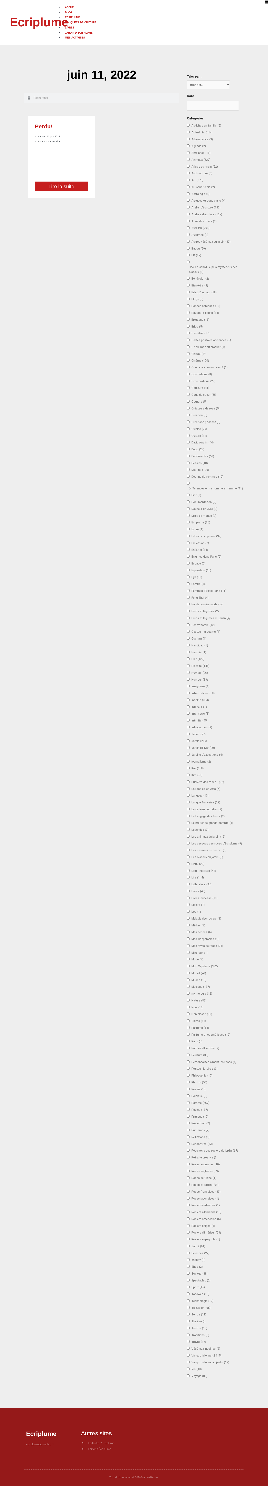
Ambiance (201, 153)
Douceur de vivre (204, 509)
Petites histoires (204, 1068)
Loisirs (198, 905)
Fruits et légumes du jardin (210, 618)
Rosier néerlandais (205, 1205)
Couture (199, 401)
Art (197, 180)
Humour (199, 679)
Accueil (70, 7)
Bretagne (200, 319)
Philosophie (201, 1075)
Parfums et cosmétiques (210, 1034)
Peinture (199, 1055)
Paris (196, 1041)
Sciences (200, 1253)
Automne (199, 235)
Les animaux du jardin (208, 836)
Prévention (200, 1123)
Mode (197, 959)
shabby (198, 1260)
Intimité (199, 720)
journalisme (201, 761)
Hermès (198, 652)
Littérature (201, 884)
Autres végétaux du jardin (211, 241)
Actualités (201, 132)
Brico (197, 326)
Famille (199, 584)
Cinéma (200, 360)
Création (199, 415)
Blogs (197, 299)
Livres (69, 27)
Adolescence (202, 139)
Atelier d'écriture (206, 207)
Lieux (197, 864)
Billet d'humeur (204, 292)
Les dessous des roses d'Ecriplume (216, 843)
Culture (199, 436)
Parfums (200, 1028)
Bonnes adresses (205, 306)
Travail (198, 1342)
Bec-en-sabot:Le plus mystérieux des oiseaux (213, 269)
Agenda (198, 146)
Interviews (200, 713)
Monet (198, 973)
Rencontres (202, 1144)
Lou (196, 911)
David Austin (202, 442)
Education (200, 543)
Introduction (201, 727)
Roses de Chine (203, 1178)
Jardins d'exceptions (207, 754)
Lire (197, 877)
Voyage (199, 1376)
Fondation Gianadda (207, 604)
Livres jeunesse (204, 898)
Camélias (200, 333)
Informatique (203, 693)
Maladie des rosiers (206, 918)
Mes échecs (201, 932)
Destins (200, 470)
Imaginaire (200, 686)
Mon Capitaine (204, 966)
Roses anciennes (205, 1164)
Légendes (200, 830)
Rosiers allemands (206, 1212)
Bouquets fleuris (205, 313)
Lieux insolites (203, 871)
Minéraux (199, 953)
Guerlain (198, 638)
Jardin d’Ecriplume (79, 32)
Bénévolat (200, 278)
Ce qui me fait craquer (208, 347)
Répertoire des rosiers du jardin (214, 1150)
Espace (198, 563)
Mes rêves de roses (207, 946)
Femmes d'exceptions (208, 591)
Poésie (198, 1089)
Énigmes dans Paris (206, 556)
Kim (196, 775)
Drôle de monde (203, 516)
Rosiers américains (206, 1219)
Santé (198, 1246)
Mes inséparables (205, 939)
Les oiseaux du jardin (207, 857)
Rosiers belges (203, 1226)
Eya (196, 577)
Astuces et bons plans (208, 200)
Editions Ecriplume (206, 536)
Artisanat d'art (203, 187)
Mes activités (75, 37)
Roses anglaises (205, 1171)
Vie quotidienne (206, 1355)
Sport (198, 1287)
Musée (198, 980)
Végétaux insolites (205, 1348)
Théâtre (198, 1321)
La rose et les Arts (205, 789)
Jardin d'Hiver (203, 748)
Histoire (200, 666)
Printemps (200, 1130)
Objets (198, 1021)
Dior (196, 495)
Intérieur (199, 707)
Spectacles (201, 1280)
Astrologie (200, 194)
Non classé (201, 1014)
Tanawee (200, 1294)
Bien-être (199, 285)
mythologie (201, 993)
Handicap (199, 645)
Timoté (199, 1328)
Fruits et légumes (205, 611)
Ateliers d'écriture (206, 214)
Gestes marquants (205, 631)
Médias (198, 925)
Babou (198, 248)
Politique (199, 1096)
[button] (163, 2)
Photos (199, 1082)
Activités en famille (206, 125)
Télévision (201, 1308)
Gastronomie (203, 625)
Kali (197, 768)
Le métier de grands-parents (212, 823)
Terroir (198, 1314)
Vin (196, 1369)
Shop (197, 1266)
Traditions (200, 1335)
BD (196, 255)
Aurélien (200, 228)
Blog (68, 12)
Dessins (199, 463)
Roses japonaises (205, 1198)
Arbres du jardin (204, 166)
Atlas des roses (204, 221)
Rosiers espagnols (205, 1239)
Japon (198, 734)
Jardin (199, 741)
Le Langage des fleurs (208, 816)
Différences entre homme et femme (216, 488)
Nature (198, 1000)
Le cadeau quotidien (206, 809)
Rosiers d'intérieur (206, 1232)
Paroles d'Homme (205, 1048)
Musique (200, 987)
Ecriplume (39, 22)
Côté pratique (203, 381)
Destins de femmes (207, 476)
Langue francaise (205, 802)
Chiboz (199, 354)
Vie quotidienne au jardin (210, 1362)
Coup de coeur (204, 395)
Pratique (199, 1116)
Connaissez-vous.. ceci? (209, 367)
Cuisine (199, 429)
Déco (197, 449)
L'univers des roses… (207, 782)
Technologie (202, 1301)
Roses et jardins (205, 1185)
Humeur (199, 673)
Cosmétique (201, 374)
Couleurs (200, 388)
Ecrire (197, 529)
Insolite (200, 700)
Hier (197, 659)
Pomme (200, 1103)
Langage (200, 795)
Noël (197, 1007)
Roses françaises (206, 1191)
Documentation (203, 502)
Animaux (200, 160)
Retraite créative (204, 1157)
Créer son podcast (205, 422)
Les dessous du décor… (208, 850)
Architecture (201, 173)
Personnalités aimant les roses (213, 1062)
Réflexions (200, 1137)
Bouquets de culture (80, 22)
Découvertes (202, 456)
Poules (199, 1110)
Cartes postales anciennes (211, 340)
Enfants (199, 550)
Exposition (201, 570)
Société (199, 1273)
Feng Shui (200, 597)
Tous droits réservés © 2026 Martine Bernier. (134, 1477)
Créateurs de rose (205, 408)
